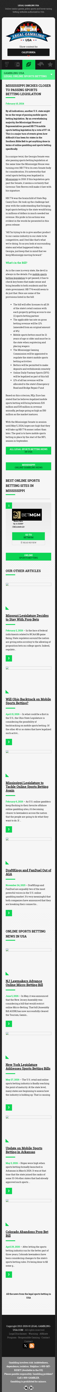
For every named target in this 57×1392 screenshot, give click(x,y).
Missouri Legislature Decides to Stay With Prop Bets (27, 617)
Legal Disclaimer (18, 1333)
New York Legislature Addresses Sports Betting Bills (28, 1066)
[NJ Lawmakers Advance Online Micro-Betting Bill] (28, 961)
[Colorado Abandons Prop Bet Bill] (28, 1212)
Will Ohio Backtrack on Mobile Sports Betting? (28, 701)
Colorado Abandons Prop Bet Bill (27, 1234)
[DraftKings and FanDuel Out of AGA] (28, 850)
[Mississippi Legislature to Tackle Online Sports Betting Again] (28, 763)
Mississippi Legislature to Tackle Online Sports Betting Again (27, 786)
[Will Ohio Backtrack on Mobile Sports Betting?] (28, 679)
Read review (29, 542)
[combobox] (28, 52)
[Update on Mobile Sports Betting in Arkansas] (28, 1129)
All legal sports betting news (28, 450)
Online (28, 556)
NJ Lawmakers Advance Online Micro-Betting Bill (24, 983)
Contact (45, 1337)
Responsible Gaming (29, 1337)
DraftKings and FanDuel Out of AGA (28, 872)
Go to (28, 536)
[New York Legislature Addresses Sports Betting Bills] (28, 1045)
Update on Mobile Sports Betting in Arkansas (24, 1150)
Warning (33, 1333)
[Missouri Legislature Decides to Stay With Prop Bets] (28, 596)
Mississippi (12, 179)
